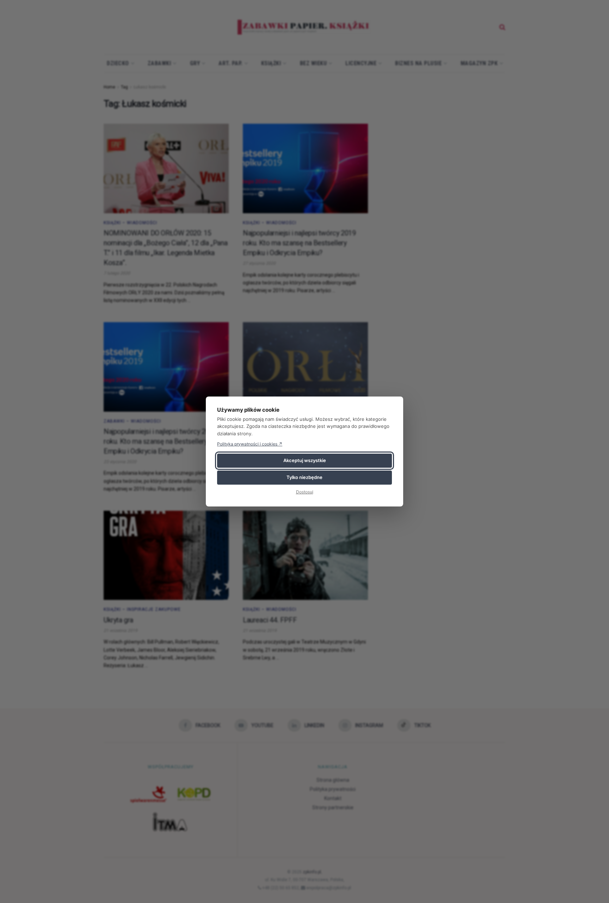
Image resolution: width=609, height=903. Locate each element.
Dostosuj (304, 491)
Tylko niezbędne (304, 477)
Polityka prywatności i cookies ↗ (249, 444)
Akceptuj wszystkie (304, 460)
